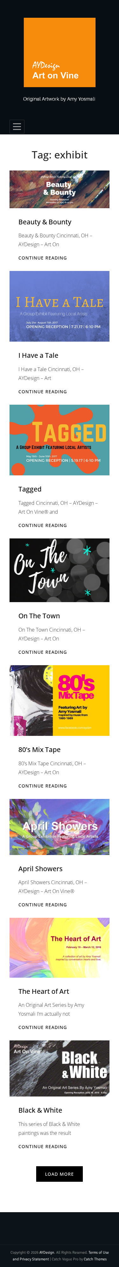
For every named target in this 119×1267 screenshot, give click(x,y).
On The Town (39, 615)
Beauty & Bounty (44, 221)
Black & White (40, 1110)
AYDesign (46, 1252)
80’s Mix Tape (39, 749)
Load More (59, 1174)
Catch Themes (95, 1259)
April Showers (40, 868)
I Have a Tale (38, 355)
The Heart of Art (43, 991)
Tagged (30, 489)
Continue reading (42, 258)
